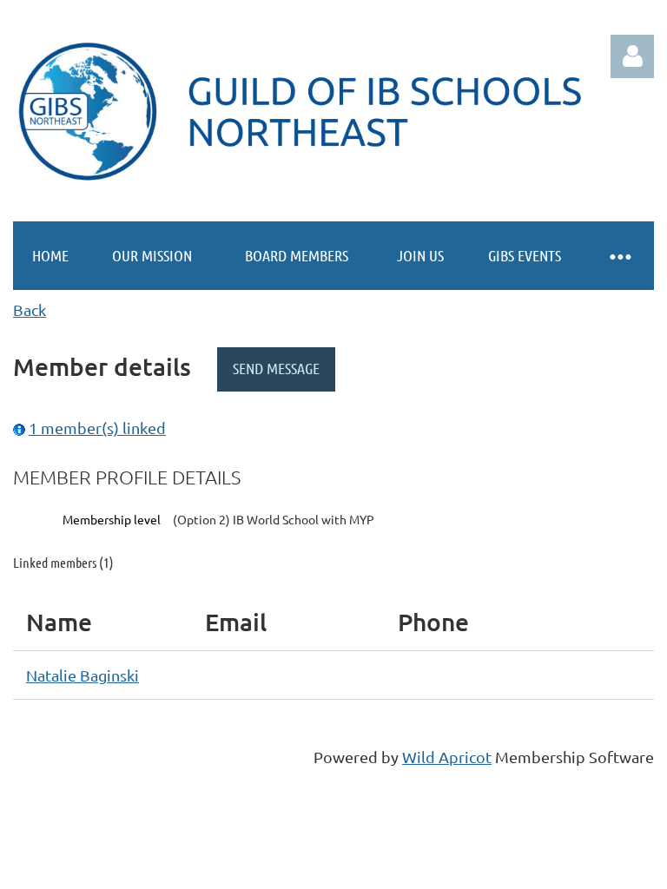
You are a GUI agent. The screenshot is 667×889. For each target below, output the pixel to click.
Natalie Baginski (82, 675)
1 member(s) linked (97, 427)
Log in (632, 56)
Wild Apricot (447, 756)
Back (29, 309)
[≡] (619, 255)
